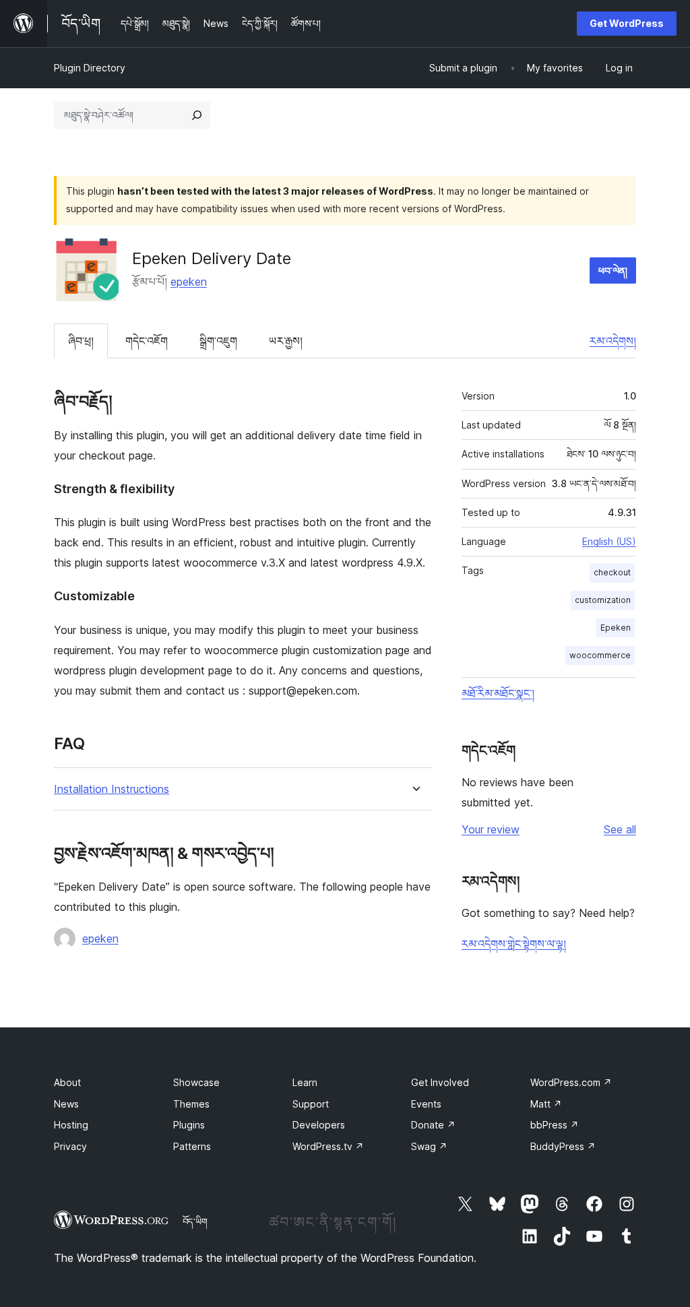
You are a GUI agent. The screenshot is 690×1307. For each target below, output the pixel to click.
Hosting (71, 1124)
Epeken (615, 628)
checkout (612, 572)
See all (620, 829)
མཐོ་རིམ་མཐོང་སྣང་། (498, 693)
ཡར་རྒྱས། (286, 341)
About (67, 1082)
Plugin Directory (89, 67)
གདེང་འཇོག (146, 341)
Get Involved (440, 1082)
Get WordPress (627, 23)
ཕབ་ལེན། (612, 270)
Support (310, 1104)
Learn (304, 1082)
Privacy (70, 1146)
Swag (429, 1146)
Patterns (192, 1146)
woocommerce (600, 655)
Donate (433, 1124)
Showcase (196, 1082)
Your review (491, 829)
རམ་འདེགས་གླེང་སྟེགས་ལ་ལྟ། (514, 944)
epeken (188, 281)
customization (603, 600)
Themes (191, 1104)
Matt (546, 1104)
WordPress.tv (328, 1146)
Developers (318, 1124)
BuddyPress (563, 1146)
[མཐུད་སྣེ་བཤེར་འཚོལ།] (196, 115)
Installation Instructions (111, 789)
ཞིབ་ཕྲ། (81, 341)
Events (426, 1104)
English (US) (609, 541)
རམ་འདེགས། (613, 341)
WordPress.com (571, 1082)
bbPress (554, 1124)
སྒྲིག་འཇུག (218, 341)
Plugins (189, 1124)
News (66, 1104)
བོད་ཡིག (195, 1221)
